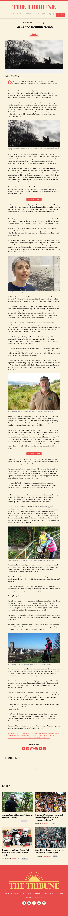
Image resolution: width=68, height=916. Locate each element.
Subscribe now (34, 199)
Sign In (55, 14)
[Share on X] (23, 748)
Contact (61, 893)
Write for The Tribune (32, 893)
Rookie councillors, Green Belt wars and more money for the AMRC (15, 853)
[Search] (50, 14)
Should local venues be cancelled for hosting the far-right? (50, 851)
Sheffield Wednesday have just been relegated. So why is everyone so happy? (49, 817)
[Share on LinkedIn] (32, 748)
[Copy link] (44, 748)
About (19, 14)
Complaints (16, 893)
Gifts (44, 14)
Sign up (6, 893)
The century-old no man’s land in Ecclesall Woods (17, 816)
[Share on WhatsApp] (36, 748)
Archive (36, 14)
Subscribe (60, 15)
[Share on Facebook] (27, 748)
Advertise (27, 14)
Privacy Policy (49, 893)
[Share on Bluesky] (40, 748)
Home (12, 14)
